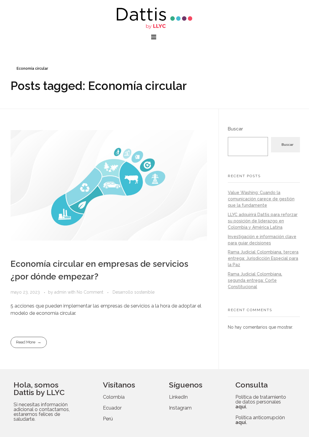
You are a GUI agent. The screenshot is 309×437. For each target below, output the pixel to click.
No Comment (90, 292)
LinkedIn (178, 397)
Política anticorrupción (260, 420)
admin (61, 292)
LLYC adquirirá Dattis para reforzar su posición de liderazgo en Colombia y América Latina (263, 221)
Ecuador (112, 408)
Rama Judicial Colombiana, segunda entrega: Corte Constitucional (255, 280)
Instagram (180, 408)
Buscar (235, 129)
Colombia (114, 397)
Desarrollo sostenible (133, 292)
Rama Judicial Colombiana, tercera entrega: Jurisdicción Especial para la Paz (263, 258)
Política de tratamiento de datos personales (260, 402)
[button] (154, 37)
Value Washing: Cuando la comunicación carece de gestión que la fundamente (261, 199)
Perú (108, 419)
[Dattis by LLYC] (154, 18)
